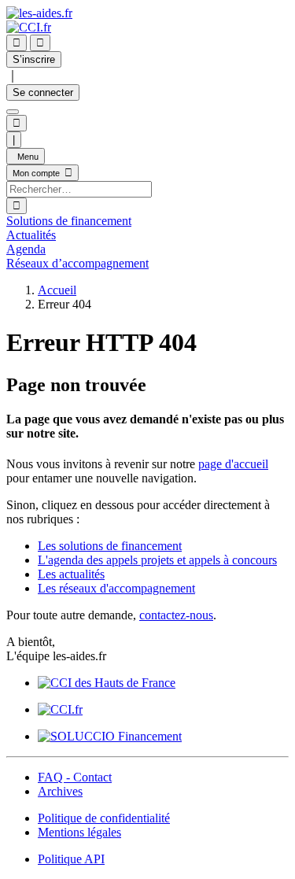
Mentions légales (79, 832)
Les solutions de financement (110, 545)
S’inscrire (34, 59)
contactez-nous (176, 615)
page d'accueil (233, 464)
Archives (60, 791)
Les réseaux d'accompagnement (116, 588)
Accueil (57, 290)
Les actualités (71, 574)
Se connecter (43, 92)
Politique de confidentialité (104, 818)
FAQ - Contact (75, 777)
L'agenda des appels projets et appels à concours (157, 560)
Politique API (71, 859)
